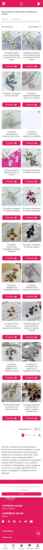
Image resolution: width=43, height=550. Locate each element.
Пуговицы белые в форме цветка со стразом (11, 172)
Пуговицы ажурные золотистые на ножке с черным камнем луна (31, 408)
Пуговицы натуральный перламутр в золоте (11, 134)
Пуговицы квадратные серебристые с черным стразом (11, 367)
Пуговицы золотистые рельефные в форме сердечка (11, 248)
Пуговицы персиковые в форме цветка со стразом (31, 95)
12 (34, 435)
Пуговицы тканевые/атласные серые (12, 94)
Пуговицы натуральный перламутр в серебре (31, 134)
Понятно (21, 494)
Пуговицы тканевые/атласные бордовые (32, 210)
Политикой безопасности (24, 489)
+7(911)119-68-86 (12, 506)
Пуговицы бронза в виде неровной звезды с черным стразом (31, 327)
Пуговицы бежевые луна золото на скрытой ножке (11, 407)
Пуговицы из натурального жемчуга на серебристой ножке (31, 367)
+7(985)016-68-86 (12, 513)
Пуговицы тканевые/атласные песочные (32, 171)
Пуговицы (15, 19)
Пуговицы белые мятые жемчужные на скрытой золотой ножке (11, 56)
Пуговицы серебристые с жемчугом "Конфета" (31, 287)
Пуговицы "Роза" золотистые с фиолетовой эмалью (11, 326)
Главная (5, 19)
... (23, 19)
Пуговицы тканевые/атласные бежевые (12, 210)
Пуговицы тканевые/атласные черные (32, 246)
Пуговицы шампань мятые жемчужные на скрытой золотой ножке (31, 56)
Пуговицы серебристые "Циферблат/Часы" (11, 287)
